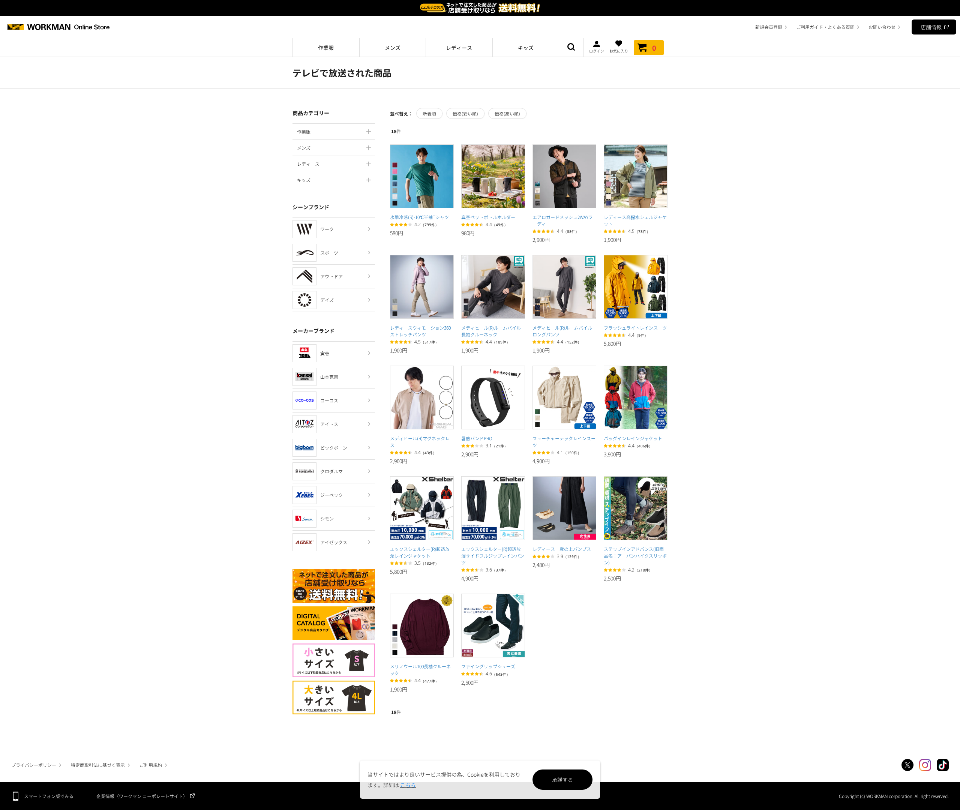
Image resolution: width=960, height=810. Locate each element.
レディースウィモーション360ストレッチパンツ (420, 331)
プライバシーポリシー (33, 765)
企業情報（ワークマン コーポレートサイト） (142, 796)
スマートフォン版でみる (49, 796)
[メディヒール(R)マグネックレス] (422, 397)
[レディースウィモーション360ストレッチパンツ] (422, 287)
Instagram (925, 765)
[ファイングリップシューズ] (493, 625)
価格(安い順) (465, 113)
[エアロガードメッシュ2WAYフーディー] (564, 176)
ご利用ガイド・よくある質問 (825, 27)
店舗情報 (931, 27)
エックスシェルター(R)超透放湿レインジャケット (420, 552)
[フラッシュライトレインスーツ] (636, 287)
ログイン (596, 50)
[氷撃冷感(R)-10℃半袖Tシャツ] (422, 176)
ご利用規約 (151, 765)
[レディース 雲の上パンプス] (564, 508)
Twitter (908, 765)
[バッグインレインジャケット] (636, 397)
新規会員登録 (768, 27)
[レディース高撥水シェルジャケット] (636, 176)
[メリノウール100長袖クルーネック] (422, 625)
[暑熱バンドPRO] (493, 397)
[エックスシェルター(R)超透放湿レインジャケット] (422, 508)
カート (654, 47)
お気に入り (618, 50)
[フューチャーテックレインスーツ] (564, 397)
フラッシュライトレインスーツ (635, 327)
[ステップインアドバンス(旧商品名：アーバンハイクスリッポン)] (636, 508)
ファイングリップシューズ (488, 666)
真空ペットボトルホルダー (488, 217)
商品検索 (571, 47)
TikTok (943, 765)
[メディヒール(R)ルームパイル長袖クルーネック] (493, 287)
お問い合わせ (882, 27)
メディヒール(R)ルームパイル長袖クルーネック (491, 331)
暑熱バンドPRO (476, 438)
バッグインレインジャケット (633, 438)
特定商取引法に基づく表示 (98, 765)
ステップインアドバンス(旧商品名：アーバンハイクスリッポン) (635, 556)
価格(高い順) (507, 113)
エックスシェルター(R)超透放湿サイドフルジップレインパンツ (492, 556)
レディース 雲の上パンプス (561, 549)
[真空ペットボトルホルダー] (493, 176)
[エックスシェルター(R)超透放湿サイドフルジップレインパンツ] (493, 508)
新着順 (429, 113)
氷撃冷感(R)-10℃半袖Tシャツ (419, 217)
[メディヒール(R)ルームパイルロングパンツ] (564, 287)
